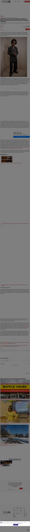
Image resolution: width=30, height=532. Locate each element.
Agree (15, 524)
